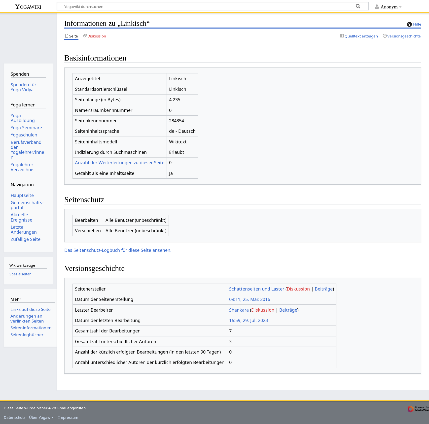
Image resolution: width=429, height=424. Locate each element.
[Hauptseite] (28, 36)
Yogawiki (28, 6)
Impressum (68, 417)
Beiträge (324, 289)
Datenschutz (14, 417)
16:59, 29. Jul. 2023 (248, 320)
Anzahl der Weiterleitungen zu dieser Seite (119, 162)
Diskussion (298, 289)
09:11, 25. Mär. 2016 (249, 299)
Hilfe (417, 24)
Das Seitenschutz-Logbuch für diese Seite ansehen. (118, 250)
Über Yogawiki (41, 417)
